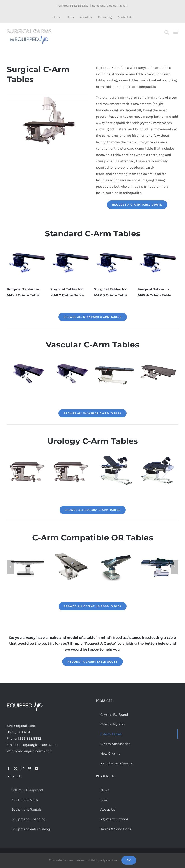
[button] (10, 567)
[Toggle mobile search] (166, 32)
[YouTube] (36, 768)
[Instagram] (22, 768)
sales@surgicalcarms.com (110, 5)
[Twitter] (15, 768)
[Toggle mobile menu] (175, 32)
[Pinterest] (29, 768)
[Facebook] (8, 768)
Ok (129, 860)
